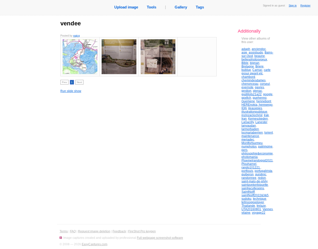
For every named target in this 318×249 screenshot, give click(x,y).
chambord (248, 77)
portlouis (247, 171)
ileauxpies (255, 108)
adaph (245, 49)
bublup (246, 70)
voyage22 (258, 212)
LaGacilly (247, 122)
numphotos (249, 146)
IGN (244, 108)
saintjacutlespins (252, 188)
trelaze (261, 205)
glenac (257, 91)
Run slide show (70, 91)
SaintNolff (248, 192)
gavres (259, 87)
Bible (244, 63)
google (268, 94)
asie (244, 52)
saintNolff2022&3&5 (255, 195)
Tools (151, 7)
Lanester (261, 122)
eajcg (76, 35)
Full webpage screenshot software (160, 238)
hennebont (263, 101)
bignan (254, 63)
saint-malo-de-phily (254, 181)
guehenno (260, 98)
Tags (200, 7)
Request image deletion (94, 231)
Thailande (248, 205)
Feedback (119, 231)
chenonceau (249, 84)
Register (305, 5)
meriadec (247, 139)
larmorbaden (250, 129)
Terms (64, 231)
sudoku (246, 198)
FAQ (73, 231)
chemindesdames (253, 80)
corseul (265, 84)
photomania (249, 157)
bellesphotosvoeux (254, 59)
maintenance (250, 136)
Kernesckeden (258, 118)
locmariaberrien (252, 132)
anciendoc (259, 49)
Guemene (248, 101)
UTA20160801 (251, 209)
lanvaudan (248, 125)
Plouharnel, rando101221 (251, 165)
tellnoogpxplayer (252, 202)
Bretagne (247, 66)
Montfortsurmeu (252, 143)
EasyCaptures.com (94, 244)
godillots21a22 (251, 94)
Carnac (257, 70)
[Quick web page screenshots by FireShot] (61, 238)
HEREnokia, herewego (257, 104)
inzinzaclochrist (251, 115)
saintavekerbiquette (254, 185)
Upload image (126, 7)
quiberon (247, 174)
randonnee (248, 178)
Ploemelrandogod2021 (257, 160)
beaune (259, 56)
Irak (266, 115)
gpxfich (246, 98)
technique (259, 198)
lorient (268, 132)
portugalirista (263, 171)
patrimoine (265, 146)
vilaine (245, 212)
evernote (247, 87)
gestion (246, 91)
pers (244, 150)
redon (262, 178)
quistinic (260, 174)
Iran (244, 118)
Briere (259, 66)
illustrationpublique (254, 111)
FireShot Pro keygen (142, 231)
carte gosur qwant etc (256, 71)
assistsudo (256, 52)
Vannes (268, 209)
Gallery (181, 7)
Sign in (293, 5)
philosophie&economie (257, 153)
